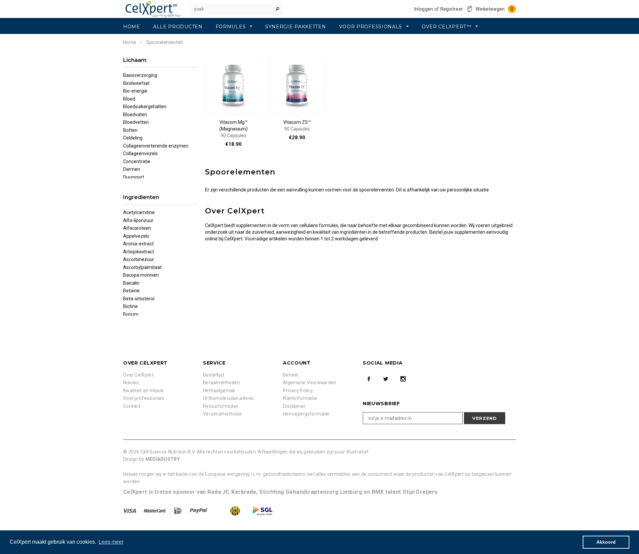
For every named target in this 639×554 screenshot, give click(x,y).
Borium (130, 314)
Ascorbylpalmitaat (142, 267)
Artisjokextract (138, 251)
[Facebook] (369, 379)
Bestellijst (213, 375)
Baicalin (131, 283)
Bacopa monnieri (141, 275)
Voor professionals (143, 398)
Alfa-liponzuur (138, 220)
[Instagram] (403, 379)
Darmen (131, 169)
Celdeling (132, 137)
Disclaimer (294, 406)
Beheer (291, 375)
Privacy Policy (298, 390)
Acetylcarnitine (139, 212)
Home (129, 42)
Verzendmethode (222, 413)
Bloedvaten (135, 114)
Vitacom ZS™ (297, 126)
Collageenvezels (140, 153)
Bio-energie (135, 91)
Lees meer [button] (111, 542)
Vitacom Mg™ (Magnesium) (233, 129)
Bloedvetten (136, 122)
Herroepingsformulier (306, 413)
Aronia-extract (138, 243)
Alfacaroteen (137, 228)
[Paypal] (199, 510)
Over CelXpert (138, 375)
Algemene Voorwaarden (309, 382)
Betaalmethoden (221, 382)
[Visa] (130, 510)
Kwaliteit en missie (143, 390)
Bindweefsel (136, 83)
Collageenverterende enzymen (155, 145)
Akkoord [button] (606, 542)
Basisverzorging (140, 75)
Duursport (133, 177)
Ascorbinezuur (138, 259)
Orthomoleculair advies (228, 398)
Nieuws (131, 382)
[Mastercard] (155, 510)
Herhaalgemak (219, 390)
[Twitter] (386, 379)
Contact (131, 406)
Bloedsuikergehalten (144, 106)
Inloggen (423, 9)
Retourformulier (220, 406)
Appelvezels (136, 236)
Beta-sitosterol (138, 298)
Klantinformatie (300, 398)
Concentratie (136, 161)
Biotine (130, 306)
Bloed (129, 99)
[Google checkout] (229, 510)
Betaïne (131, 290)
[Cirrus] (262, 510)
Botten (130, 130)
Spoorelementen (164, 42)
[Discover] (178, 510)
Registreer (451, 9)
